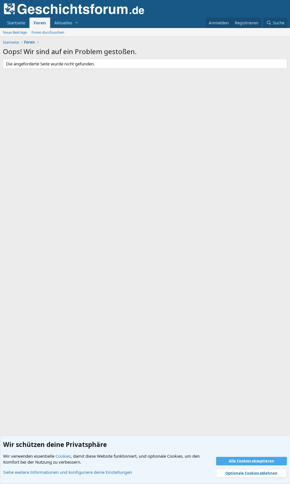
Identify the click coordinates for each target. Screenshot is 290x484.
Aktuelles (63, 22)
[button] (77, 23)
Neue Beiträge (15, 32)
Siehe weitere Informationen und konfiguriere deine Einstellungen (67, 472)
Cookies (63, 456)
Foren (40, 22)
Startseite (16, 22)
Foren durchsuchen (47, 32)
